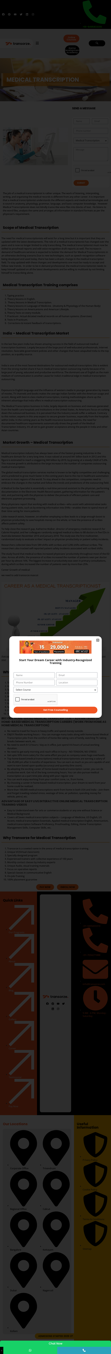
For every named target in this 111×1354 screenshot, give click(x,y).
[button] (98, 640)
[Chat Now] (30, 1350)
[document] (55, 677)
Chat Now (55, 1344)
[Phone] (84, 1350)
